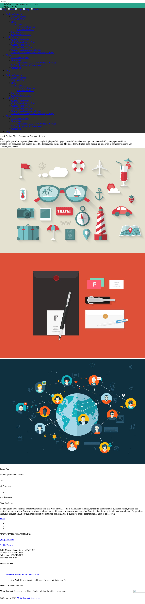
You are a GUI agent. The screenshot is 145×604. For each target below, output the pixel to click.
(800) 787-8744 (7, 539)
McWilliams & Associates (28, 598)
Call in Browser (7, 545)
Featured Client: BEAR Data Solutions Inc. (23, 574)
